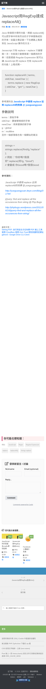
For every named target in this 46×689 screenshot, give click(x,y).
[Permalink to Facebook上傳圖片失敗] (28, 539)
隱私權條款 (34, 671)
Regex (21, 445)
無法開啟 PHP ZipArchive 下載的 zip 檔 (16, 643)
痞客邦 (19, 677)
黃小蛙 (8, 27)
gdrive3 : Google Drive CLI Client (15, 235)
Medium (39, 674)
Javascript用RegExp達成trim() (16, 544)
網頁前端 (24, 27)
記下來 (4, 3)
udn (24, 677)
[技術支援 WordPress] (9, 674)
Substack (31, 677)
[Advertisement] (23, 333)
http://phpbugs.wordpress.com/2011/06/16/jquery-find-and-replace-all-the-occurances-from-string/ (24, 210)
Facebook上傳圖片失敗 (26, 549)
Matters (12, 677)
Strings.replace (26, 450)
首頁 (3, 8)
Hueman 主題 (21, 674)
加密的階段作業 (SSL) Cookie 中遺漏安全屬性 (19, 638)
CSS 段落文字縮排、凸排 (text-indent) (16, 648)
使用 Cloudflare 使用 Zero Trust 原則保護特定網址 (23, 232)
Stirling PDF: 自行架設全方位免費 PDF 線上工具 (22, 230)
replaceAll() (14, 450)
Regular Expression (32, 445)
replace (5, 450)
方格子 (32, 674)
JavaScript (12, 445)
